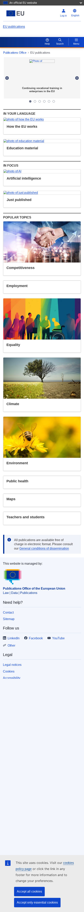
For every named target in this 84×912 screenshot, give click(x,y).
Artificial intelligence (24, 178)
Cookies (8, 671)
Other (11, 645)
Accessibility (11, 678)
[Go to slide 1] (30, 101)
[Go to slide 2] (35, 101)
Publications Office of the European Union (34, 588)
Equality (13, 345)
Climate (12, 404)
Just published (19, 200)
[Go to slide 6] (54, 101)
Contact (8, 612)
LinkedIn (14, 638)
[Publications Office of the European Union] (16, 13)
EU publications (14, 26)
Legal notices (12, 664)
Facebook (36, 638)
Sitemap (8, 619)
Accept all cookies (29, 891)
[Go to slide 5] (49, 101)
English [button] (75, 15)
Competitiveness (20, 268)
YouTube (58, 638)
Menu (76, 43)
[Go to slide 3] (39, 101)
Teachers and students (25, 517)
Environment (17, 463)
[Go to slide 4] (44, 101)
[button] (7, 78)
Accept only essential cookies (37, 902)
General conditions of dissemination (44, 548)
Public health (17, 481)
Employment (17, 286)
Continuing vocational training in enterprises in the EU (42, 90)
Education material (22, 148)
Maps (10, 499)
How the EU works (22, 126)
